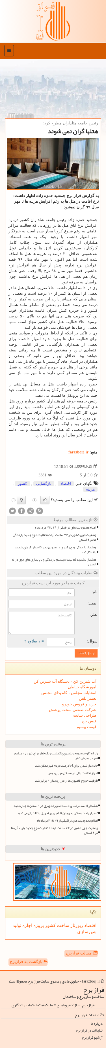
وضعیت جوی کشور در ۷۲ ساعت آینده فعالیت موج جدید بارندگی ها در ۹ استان (54, 537)
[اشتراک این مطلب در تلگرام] (30, 510)
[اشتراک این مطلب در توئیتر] (12, 510)
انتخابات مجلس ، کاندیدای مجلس (68, 693)
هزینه (90, 489)
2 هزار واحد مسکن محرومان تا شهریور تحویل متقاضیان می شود (57, 813)
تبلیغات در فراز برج (89, 1030)
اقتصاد (65, 483)
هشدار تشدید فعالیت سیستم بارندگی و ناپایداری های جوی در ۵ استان (54, 562)
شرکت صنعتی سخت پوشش (72, 710)
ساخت (62, 925)
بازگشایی (43, 483)
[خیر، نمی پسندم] (21, 500)
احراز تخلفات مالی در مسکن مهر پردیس (73, 773)
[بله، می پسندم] (44, 500)
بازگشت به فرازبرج (27, 962)
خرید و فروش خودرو (79, 704)
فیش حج (89, 721)
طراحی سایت (84, 715)
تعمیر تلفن (87, 698)
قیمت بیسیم (86, 727)
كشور (22, 483)
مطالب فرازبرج (79, 953)
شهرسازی (86, 931)
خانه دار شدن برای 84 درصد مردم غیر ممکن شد (66, 765)
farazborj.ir (78, 452)
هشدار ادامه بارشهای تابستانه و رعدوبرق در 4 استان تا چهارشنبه (56, 806)
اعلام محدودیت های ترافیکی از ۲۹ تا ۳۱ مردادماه (65, 527)
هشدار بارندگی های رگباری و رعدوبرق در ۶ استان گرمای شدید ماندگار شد (55, 549)
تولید (17, 925)
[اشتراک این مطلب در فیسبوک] (21, 510)
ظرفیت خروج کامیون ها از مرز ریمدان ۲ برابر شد (66, 780)
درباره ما (97, 1024)
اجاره (26, 925)
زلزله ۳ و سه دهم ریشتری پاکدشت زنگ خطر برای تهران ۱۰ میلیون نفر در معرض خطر (55, 755)
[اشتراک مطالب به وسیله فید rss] (40, 510)
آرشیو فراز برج (92, 1037)
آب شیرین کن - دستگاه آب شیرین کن (65, 681)
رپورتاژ (76, 925)
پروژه (38, 925)
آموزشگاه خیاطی (82, 687)
